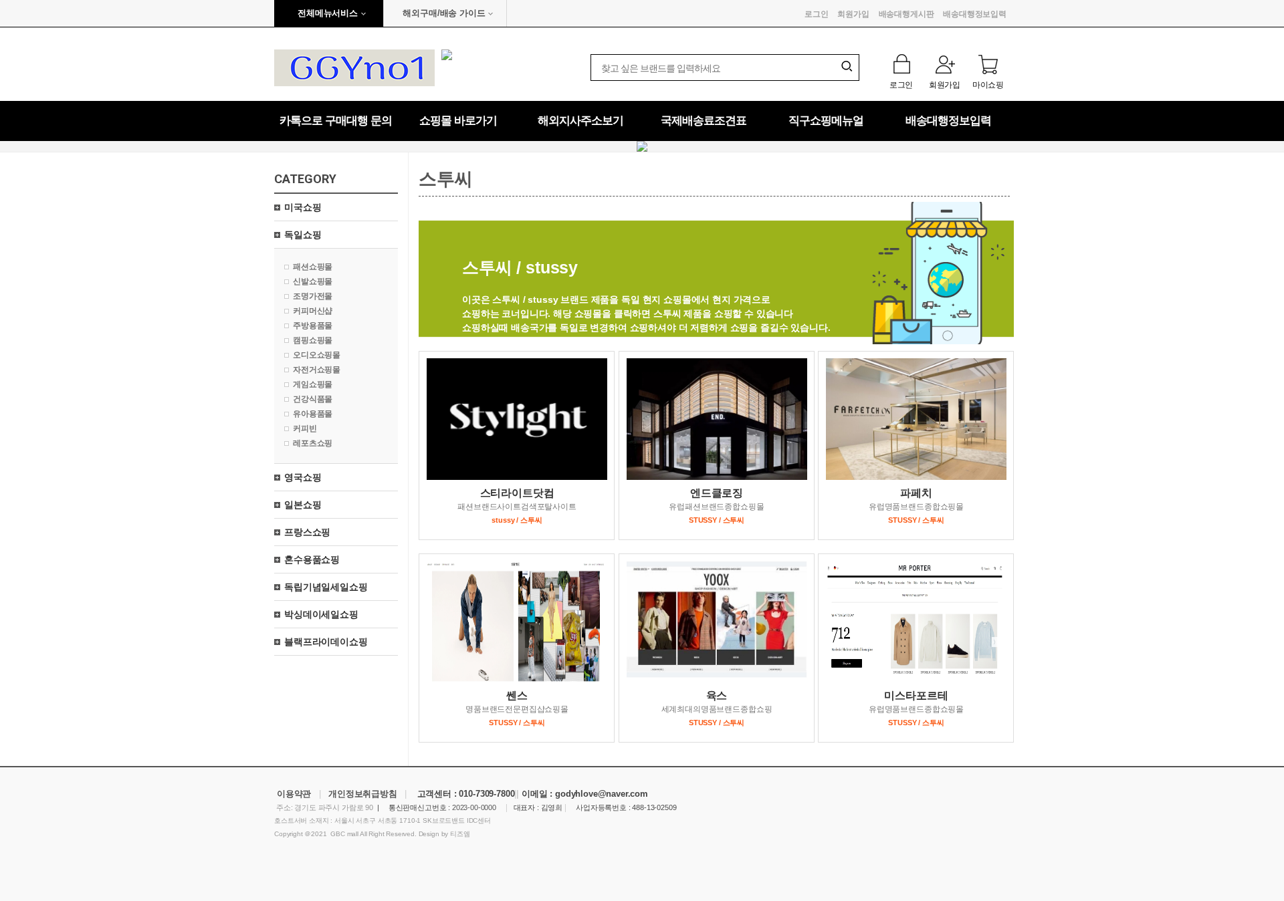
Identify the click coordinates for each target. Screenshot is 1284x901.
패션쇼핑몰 (312, 266)
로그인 (817, 14)
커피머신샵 (312, 310)
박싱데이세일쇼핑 (321, 614)
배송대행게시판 (906, 14)
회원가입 (853, 14)
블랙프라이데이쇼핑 (326, 641)
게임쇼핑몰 (312, 384)
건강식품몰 (312, 399)
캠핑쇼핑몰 (312, 340)
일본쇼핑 (302, 504)
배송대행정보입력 (974, 14)
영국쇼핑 (302, 477)
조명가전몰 (312, 296)
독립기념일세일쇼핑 (326, 587)
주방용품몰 (312, 325)
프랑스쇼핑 (307, 532)
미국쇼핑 (302, 207)
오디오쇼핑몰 (316, 355)
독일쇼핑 (302, 234)
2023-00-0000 (474, 807)
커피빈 (305, 428)
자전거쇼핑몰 (316, 369)
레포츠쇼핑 (312, 443)
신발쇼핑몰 (312, 281)
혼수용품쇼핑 (312, 559)
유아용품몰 (312, 413)
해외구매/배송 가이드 (444, 13)
